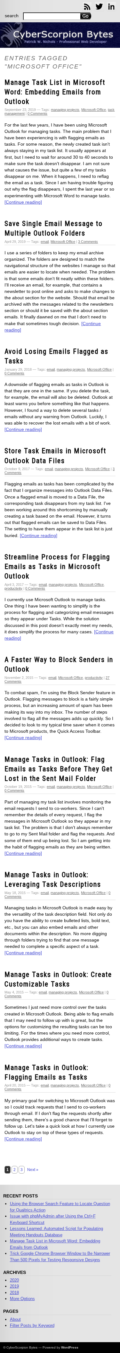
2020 (14, 1280)
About (15, 1319)
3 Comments (88, 242)
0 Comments (37, 113)
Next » (32, 1170)
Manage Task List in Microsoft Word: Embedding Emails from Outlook (54, 91)
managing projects (65, 110)
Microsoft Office (93, 110)
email (45, 242)
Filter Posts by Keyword (32, 1325)
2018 (14, 1292)
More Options (22, 1298)
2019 (14, 1286)
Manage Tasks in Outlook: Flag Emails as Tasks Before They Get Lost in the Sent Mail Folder (58, 768)
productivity (13, 588)
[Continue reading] (23, 202)
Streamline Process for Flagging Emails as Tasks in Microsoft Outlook (57, 566)
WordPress (69, 1347)
